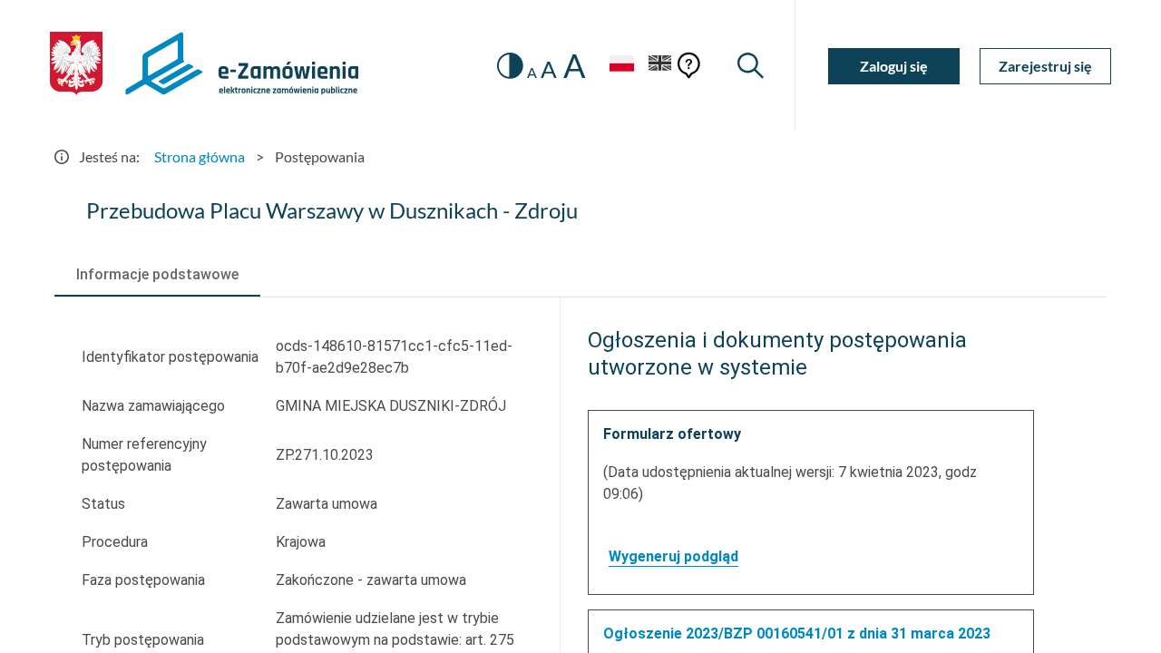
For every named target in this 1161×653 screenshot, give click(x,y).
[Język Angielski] (660, 65)
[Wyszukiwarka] (750, 66)
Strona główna (199, 156)
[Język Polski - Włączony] (621, 65)
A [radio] (532, 72)
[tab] (157, 275)
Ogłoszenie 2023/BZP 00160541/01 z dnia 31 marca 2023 (796, 633)
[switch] (510, 66)
